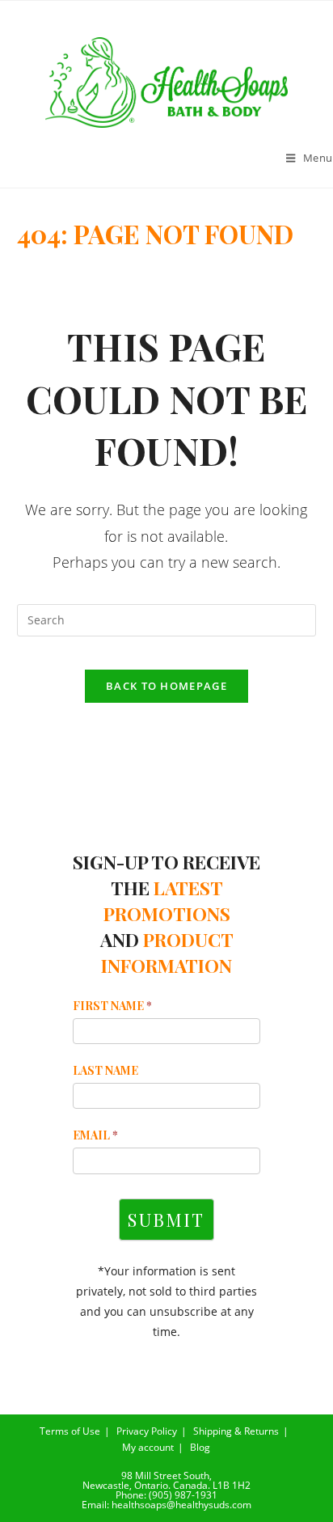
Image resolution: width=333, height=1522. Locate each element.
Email (95, 1135)
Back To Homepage (166, 686)
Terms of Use (70, 1431)
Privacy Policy (146, 1431)
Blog (200, 1447)
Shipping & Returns (236, 1431)
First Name (112, 1005)
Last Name (105, 1070)
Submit (166, 1219)
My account (148, 1447)
